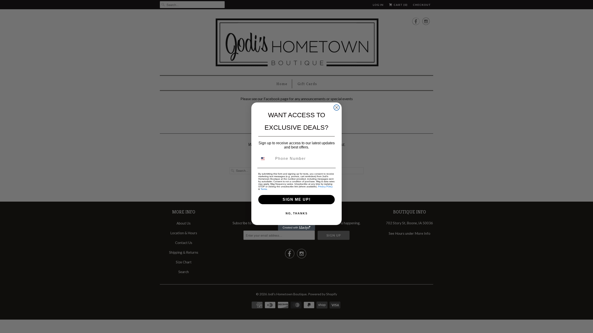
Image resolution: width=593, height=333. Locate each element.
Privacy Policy (325, 186)
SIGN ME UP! (297, 199)
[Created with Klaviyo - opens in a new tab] (296, 228)
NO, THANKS (297, 213)
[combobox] (266, 158)
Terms (264, 189)
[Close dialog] (336, 107)
